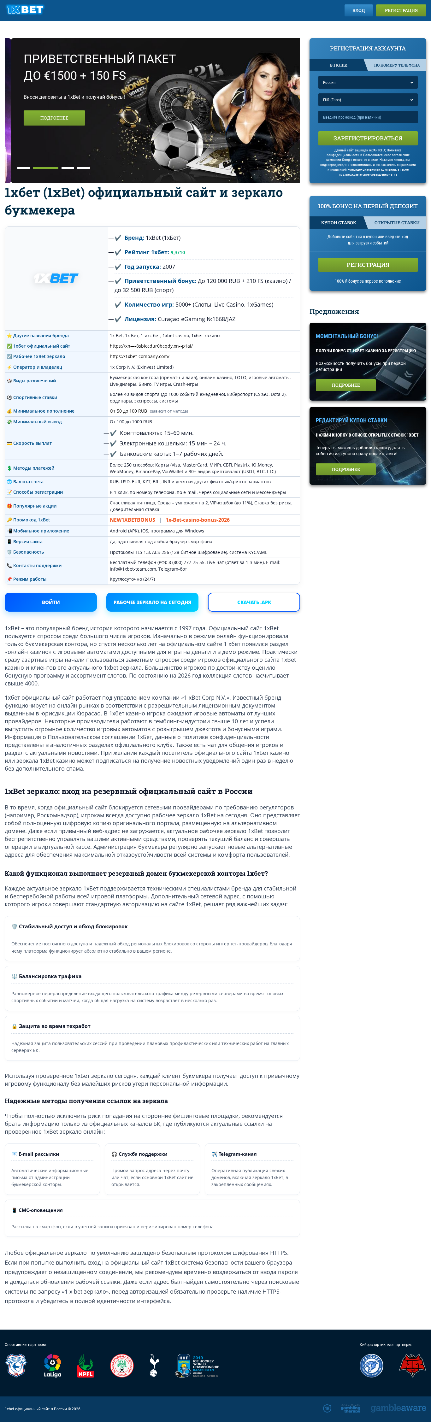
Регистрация (401, 10)
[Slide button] (23, 168)
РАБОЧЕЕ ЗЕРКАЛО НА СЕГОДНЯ (152, 602)
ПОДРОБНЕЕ (48, 118)
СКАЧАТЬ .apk (254, 602)
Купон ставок (338, 223)
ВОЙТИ (51, 602)
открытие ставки (397, 223)
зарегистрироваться (368, 138)
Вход (358, 10)
